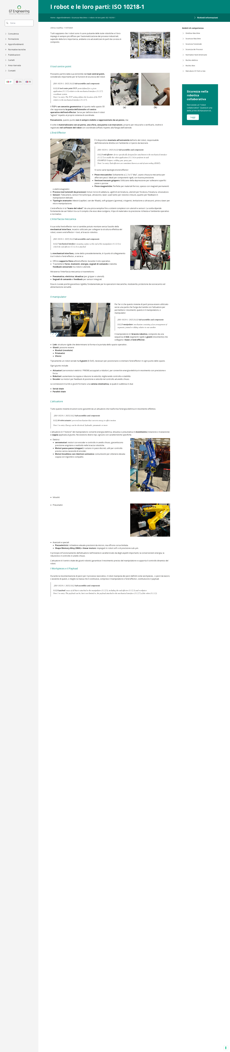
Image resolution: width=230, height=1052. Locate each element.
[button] (19, 33)
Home (52, 17)
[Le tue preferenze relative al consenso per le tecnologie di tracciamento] (226, 1048)
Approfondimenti (63, 17)
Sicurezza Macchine (79, 17)
